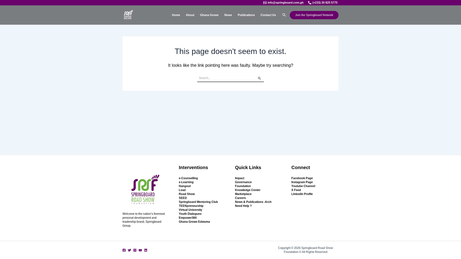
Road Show (187, 194)
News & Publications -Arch (253, 201)
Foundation (243, 186)
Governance (243, 182)
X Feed (296, 190)
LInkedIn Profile (302, 194)
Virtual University (190, 209)
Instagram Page (302, 182)
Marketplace (243, 194)
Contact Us (268, 15)
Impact (239, 178)
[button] (284, 15)
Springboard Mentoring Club (198, 201)
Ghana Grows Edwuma (194, 221)
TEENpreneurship (191, 205)
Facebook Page (302, 178)
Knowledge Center (247, 190)
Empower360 (188, 217)
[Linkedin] (145, 250)
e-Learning (186, 182)
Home (176, 15)
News (228, 15)
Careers (240, 197)
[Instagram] (134, 250)
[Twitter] (129, 250)
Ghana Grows (209, 15)
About (190, 15)
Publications (246, 15)
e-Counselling (188, 178)
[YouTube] (140, 250)
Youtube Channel (303, 186)
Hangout (185, 186)
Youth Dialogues (190, 213)
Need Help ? (243, 205)
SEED (183, 197)
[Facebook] (124, 250)
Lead (182, 190)
